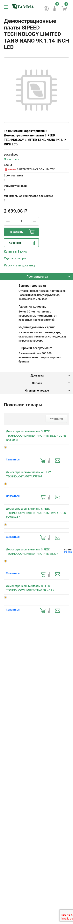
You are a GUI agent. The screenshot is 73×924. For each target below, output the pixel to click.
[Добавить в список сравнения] (50, 460)
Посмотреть (11, 159)
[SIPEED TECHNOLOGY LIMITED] (10, 169)
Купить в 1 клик (15, 251)
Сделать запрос (15, 258)
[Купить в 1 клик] (43, 460)
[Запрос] (58, 460)
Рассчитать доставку (19, 265)
